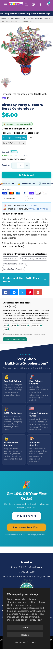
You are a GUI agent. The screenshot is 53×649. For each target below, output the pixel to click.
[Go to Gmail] (38, 292)
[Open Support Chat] (40, 4)
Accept (25, 627)
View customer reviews (15, 339)
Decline (25, 634)
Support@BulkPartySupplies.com (26, 567)
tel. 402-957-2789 (26, 571)
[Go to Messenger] (14, 292)
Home (3, 18)
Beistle (13, 152)
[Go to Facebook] (6, 292)
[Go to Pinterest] (29, 292)
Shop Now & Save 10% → (26, 527)
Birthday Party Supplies (17, 18)
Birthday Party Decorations (38, 18)
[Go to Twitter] (22, 292)
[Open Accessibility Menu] (33, 4)
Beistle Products (10, 258)
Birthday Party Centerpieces (34, 258)
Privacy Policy (35, 619)
